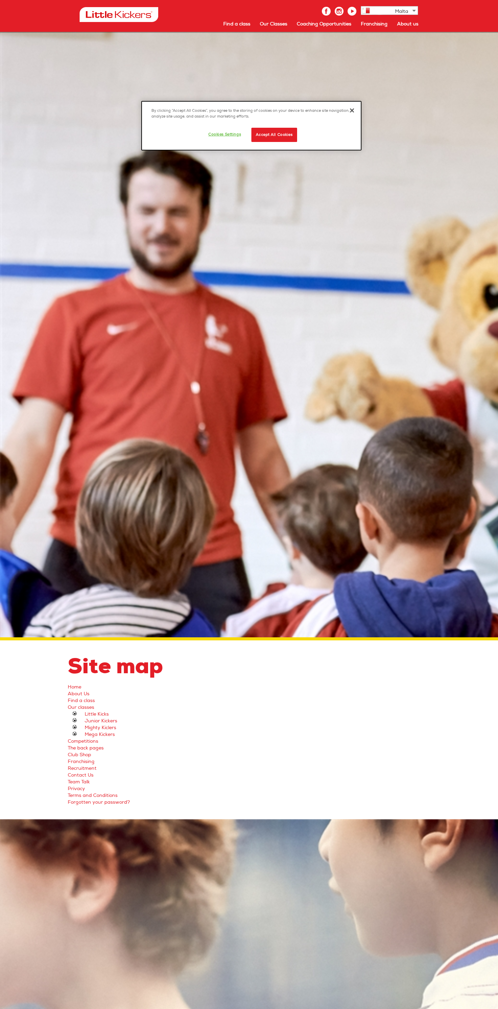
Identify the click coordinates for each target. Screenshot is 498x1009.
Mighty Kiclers (100, 727)
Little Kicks (97, 714)
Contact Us (81, 775)
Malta (401, 11)
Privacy (76, 788)
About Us (78, 694)
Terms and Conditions (93, 795)
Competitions (83, 741)
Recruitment (82, 768)
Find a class (236, 24)
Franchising (374, 24)
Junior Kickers (101, 721)
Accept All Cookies (274, 134)
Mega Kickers (100, 734)
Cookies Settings (224, 134)
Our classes (81, 707)
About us (407, 24)
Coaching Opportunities (324, 24)
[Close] (352, 110)
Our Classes (273, 24)
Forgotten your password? (99, 802)
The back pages (86, 748)
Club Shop (79, 755)
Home (74, 687)
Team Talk (79, 782)
